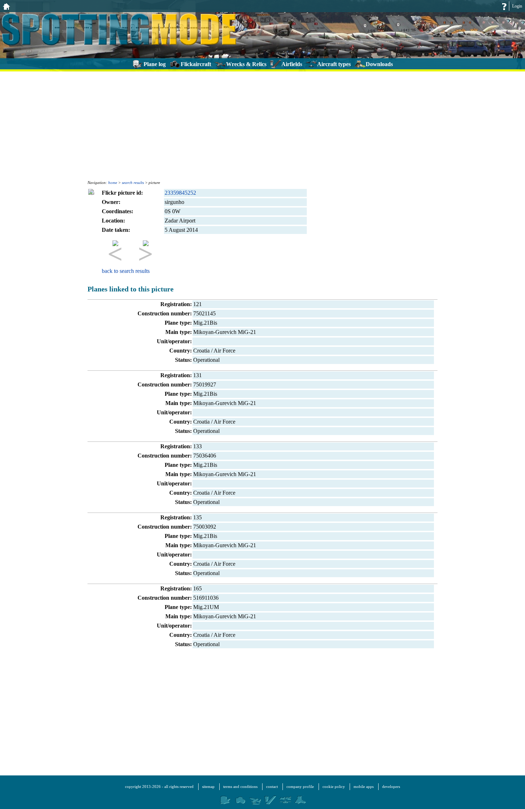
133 (197, 446)
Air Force (224, 351)
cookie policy (333, 786)
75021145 (204, 313)
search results (133, 182)
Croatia (201, 351)
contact (272, 786)
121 (197, 304)
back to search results (126, 271)
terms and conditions (240, 786)
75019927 (204, 384)
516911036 (206, 598)
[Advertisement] (263, 125)
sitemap (208, 786)
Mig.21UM (206, 607)
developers (391, 786)
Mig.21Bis (205, 323)
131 (197, 375)
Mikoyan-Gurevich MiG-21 (224, 332)
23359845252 (180, 193)
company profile (300, 786)
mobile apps (364, 786)
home (112, 182)
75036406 (204, 456)
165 (197, 588)
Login (517, 6)
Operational (206, 360)
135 (197, 517)
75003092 (204, 527)
